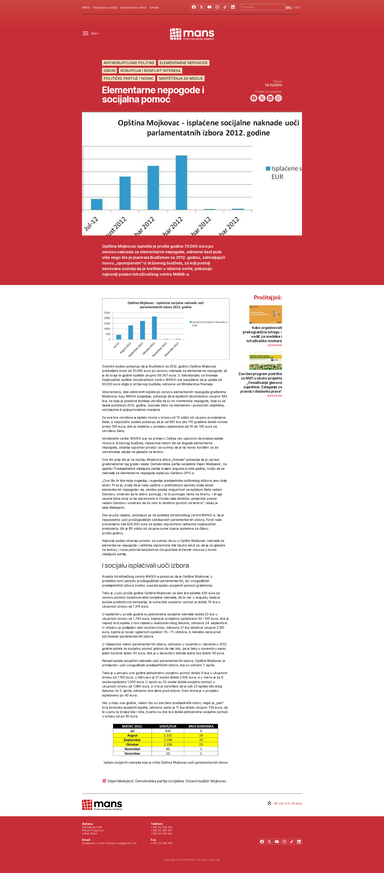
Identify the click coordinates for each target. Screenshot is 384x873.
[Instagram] (217, 7)
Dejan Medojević (121, 781)
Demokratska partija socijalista (159, 781)
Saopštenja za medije (181, 78)
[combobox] (263, 7)
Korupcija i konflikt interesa (150, 71)
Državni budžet (197, 781)
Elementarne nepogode (184, 63)
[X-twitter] (202, 7)
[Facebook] (194, 7)
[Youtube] (209, 7)
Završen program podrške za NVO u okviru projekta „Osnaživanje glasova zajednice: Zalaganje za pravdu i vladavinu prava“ (260, 382)
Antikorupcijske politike (129, 63)
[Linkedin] (233, 7)
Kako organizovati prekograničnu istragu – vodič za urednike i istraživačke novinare (262, 334)
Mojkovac (218, 781)
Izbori (109, 71)
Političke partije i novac (129, 78)
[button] (253, 98)
